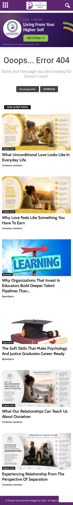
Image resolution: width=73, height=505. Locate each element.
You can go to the (27, 89)
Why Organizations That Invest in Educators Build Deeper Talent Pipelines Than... (31, 285)
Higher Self (8, 148)
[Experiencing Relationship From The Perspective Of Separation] (36, 451)
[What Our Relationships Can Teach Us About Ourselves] (36, 388)
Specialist (8, 342)
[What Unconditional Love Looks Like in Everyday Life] (36, 132)
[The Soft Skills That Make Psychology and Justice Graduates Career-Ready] (36, 325)
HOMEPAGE (49, 89)
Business (7, 274)
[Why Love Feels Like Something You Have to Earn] (36, 194)
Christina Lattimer (12, 165)
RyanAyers (8, 296)
